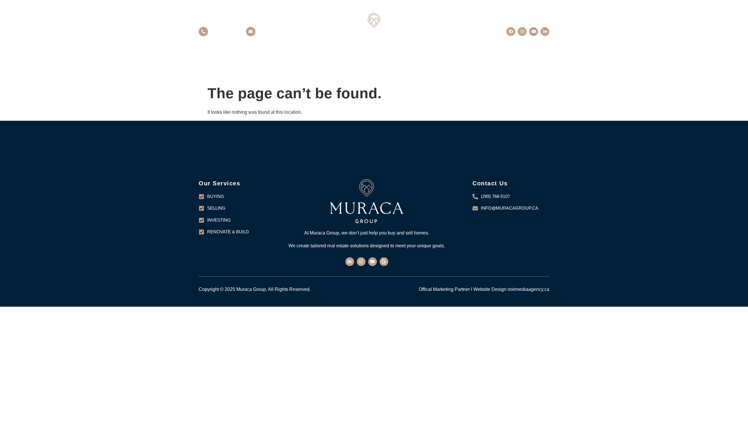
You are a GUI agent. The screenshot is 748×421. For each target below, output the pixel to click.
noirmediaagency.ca (528, 289)
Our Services (393, 64)
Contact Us (463, 64)
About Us (327, 64)
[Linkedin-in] (545, 31)
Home (274, 64)
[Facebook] (510, 31)
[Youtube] (533, 31)
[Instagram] (522, 31)
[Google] (384, 261)
